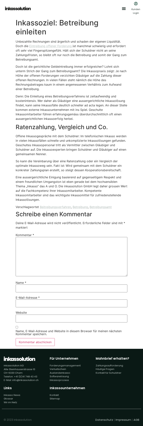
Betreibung (80, 207)
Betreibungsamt (101, 207)
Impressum (123, 420)
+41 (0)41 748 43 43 (25, 376)
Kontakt (54, 395)
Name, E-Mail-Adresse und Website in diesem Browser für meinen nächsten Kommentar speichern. (69, 333)
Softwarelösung (59, 376)
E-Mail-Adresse (28, 297)
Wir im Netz (10, 402)
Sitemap (55, 398)
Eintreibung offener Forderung (51, 46)
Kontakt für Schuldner (108, 373)
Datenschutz (104, 420)
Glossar (8, 398)
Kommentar (25, 234)
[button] (124, 8)
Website (21, 312)
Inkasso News (12, 395)
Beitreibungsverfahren (55, 207)
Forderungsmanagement (65, 365)
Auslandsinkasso (60, 373)
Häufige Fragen (105, 369)
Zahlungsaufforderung (109, 365)
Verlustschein (58, 369)
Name (21, 282)
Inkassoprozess (59, 380)
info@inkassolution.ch (25, 380)
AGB (136, 420)
